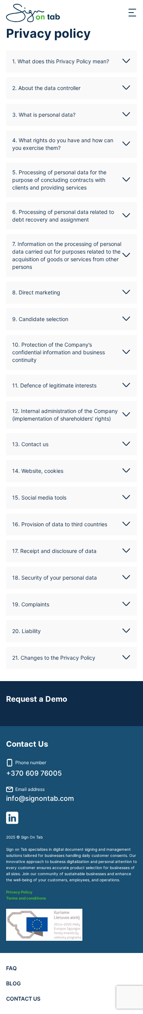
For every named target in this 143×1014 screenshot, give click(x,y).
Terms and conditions (26, 898)
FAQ (11, 968)
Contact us (23, 998)
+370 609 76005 (34, 773)
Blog (13, 983)
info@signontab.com (40, 798)
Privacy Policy (19, 892)
